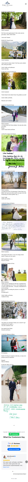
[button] (1, 462)
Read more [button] (6, 467)
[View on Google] (4, 457)
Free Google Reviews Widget (20, 474)
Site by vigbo (14, 478)
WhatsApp (15, 434)
